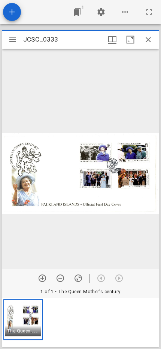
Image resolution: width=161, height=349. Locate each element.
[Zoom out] (60, 278)
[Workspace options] (125, 12)
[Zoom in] (42, 278)
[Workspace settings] (101, 12)
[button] (23, 319)
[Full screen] (149, 12)
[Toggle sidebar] (13, 40)
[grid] (80, 322)
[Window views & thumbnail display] (112, 40)
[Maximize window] (130, 40)
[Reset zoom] (78, 278)
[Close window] (148, 40)
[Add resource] (12, 12)
